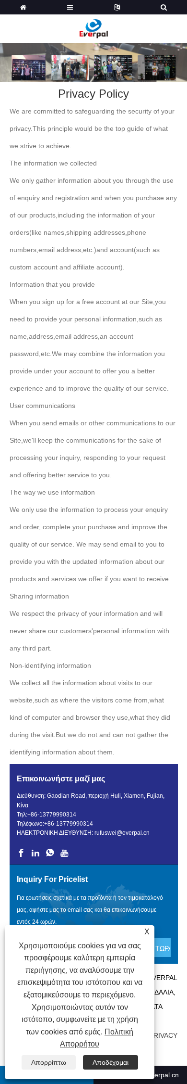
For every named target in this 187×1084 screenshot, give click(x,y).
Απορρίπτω (48, 1062)
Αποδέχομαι (111, 1062)
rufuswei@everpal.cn (122, 832)
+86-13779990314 (51, 814)
